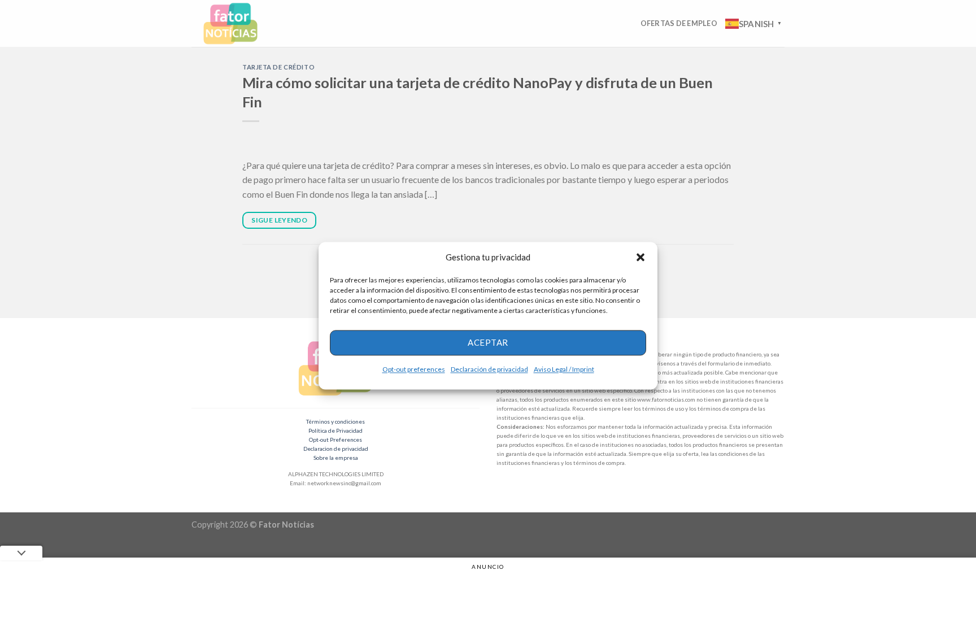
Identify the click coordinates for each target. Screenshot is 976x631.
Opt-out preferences (413, 369)
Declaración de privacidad (489, 369)
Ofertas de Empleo (678, 23)
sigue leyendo (279, 220)
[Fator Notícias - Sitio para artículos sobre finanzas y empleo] (241, 23)
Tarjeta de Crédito (278, 67)
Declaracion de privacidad (335, 448)
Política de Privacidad (335, 430)
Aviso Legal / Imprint (564, 369)
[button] (640, 257)
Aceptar (488, 342)
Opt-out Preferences (335, 439)
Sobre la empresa (335, 457)
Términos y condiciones (335, 421)
